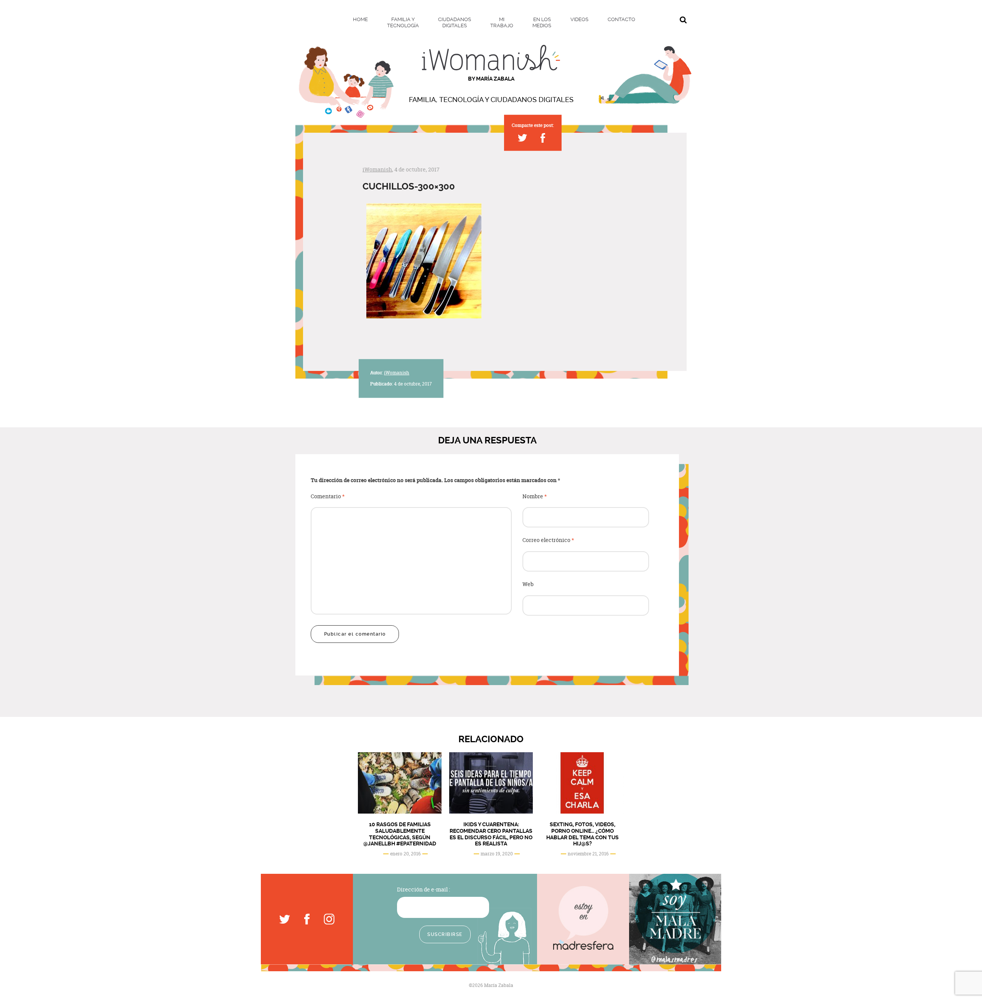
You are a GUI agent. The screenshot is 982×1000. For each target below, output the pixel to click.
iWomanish (377, 169)
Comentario (328, 496)
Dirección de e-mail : (423, 889)
